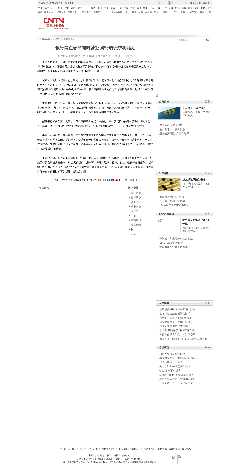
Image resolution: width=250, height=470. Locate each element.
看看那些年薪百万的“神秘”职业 (177, 379)
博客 (184, 8)
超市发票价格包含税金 (172, 353)
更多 (207, 101)
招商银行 (136, 220)
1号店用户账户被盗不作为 (174, 205)
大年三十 (136, 211)
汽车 (132, 8)
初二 (133, 229)
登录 (184, 3)
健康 (145, 8)
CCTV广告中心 (147, 449)
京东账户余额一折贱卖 (172, 201)
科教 (93, 8)
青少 (100, 8)
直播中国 (86, 12)
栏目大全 (61, 12)
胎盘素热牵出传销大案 (172, 196)
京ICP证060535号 (106, 459)
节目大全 (72, 12)
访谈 (196, 8)
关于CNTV (89, 449)
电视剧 (148, 12)
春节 (133, 234)
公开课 (175, 12)
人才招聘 (113, 449)
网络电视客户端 (119, 12)
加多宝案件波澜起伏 (170, 125)
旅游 (139, 8)
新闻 (47, 8)
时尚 (152, 8)
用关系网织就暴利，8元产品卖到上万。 (196, 185)
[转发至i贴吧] (112, 180)
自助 (133, 215)
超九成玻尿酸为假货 (194, 179)
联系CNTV (101, 449)
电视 (40, 12)
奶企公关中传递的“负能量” (174, 326)
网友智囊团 (174, 449)
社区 (171, 8)
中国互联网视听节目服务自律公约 (139, 462)
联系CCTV (77, 449)
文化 (106, 8)
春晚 (73, 8)
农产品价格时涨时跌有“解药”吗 (177, 309)
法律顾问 (134, 449)
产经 (126, 8)
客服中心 (186, 449)
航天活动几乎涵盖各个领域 (174, 366)
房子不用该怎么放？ (170, 362)
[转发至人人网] (108, 180)
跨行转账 (136, 193)
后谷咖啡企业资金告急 (172, 129)
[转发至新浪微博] (116, 180)
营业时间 (136, 202)
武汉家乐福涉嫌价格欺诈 (173, 246)
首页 (40, 8)
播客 (183, 12)
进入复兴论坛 (105, 56)
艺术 (113, 8)
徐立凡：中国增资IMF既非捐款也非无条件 (183, 338)
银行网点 (136, 197)
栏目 (209, 12)
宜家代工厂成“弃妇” (194, 107)
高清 (134, 12)
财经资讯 (68, 39)
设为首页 (207, 2)
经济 (53, 8)
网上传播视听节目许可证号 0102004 (80, 462)
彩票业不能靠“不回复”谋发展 (175, 317)
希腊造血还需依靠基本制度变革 (177, 334)
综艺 (67, 8)
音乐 (86, 8)
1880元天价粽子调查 (171, 242)
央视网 (41, 2)
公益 (119, 8)
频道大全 (48, 12)
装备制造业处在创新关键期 (174, 313)
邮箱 (203, 8)
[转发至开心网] (99, 180)
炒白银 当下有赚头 (170, 370)
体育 (60, 8)
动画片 (166, 12)
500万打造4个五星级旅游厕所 (176, 374)
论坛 (190, 8)
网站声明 (123, 449)
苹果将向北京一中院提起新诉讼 (177, 358)
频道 (202, 12)
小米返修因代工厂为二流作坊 (176, 383)
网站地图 (69, 2)
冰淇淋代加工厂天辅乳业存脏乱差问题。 (196, 229)
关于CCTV (65, 449)
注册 (192, 3)
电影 (140, 12)
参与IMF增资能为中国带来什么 (177, 330)
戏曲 (80, 8)
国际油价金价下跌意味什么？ (176, 322)
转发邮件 (79, 180)
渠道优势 (136, 224)
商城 (164, 8)
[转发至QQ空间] (104, 180)
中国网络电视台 (55, 2)
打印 (55, 180)
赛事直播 (97, 12)
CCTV (193, 12)
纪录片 (157, 12)
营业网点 (136, 206)
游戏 (209, 8)
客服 (199, 2)
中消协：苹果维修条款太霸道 (176, 238)
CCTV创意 (162, 449)
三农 (158, 8)
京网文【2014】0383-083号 (129, 459)
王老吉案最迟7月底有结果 (174, 133)
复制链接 (66, 180)
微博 (177, 8)
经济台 (58, 39)
